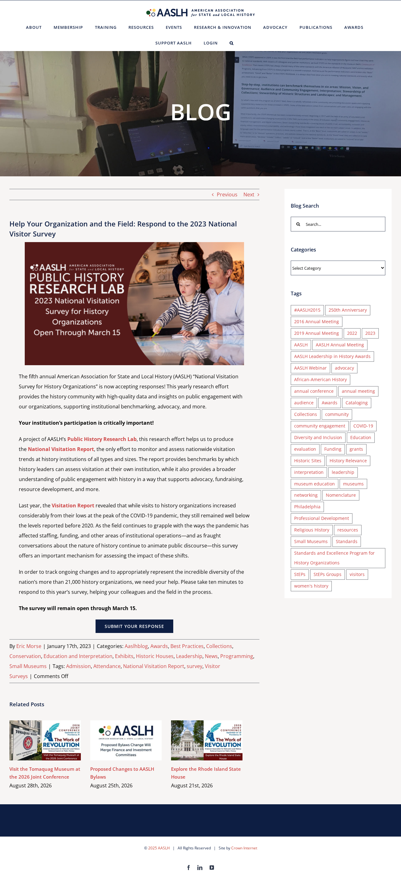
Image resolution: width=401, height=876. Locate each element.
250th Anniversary (348, 310)
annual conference (314, 391)
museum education (314, 484)
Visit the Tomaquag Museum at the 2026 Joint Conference (36, 740)
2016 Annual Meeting (316, 321)
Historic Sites (307, 461)
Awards (159, 646)
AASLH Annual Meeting (340, 345)
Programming (236, 656)
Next (248, 194)
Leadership (189, 656)
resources (347, 530)
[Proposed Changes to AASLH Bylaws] (126, 740)
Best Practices (187, 646)
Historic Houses (155, 656)
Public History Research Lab (102, 439)
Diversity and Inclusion (318, 437)
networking (306, 495)
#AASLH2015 (307, 310)
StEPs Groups (327, 574)
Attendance (107, 666)
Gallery (54, 740)
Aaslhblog (136, 646)
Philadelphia (307, 507)
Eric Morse (28, 646)
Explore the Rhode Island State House (198, 740)
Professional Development (321, 518)
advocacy (344, 368)
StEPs (299, 574)
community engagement (319, 426)
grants (356, 449)
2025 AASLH (159, 848)
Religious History (311, 530)
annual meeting (358, 391)
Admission (78, 666)
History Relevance (348, 461)
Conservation (25, 656)
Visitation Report (73, 505)
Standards (346, 541)
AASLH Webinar (310, 368)
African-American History (320, 379)
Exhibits (124, 656)
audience (304, 403)
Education (360, 437)
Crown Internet (244, 848)
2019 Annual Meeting (316, 333)
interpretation (309, 472)
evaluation (305, 449)
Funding (332, 449)
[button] (232, 43)
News (211, 656)
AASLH (301, 345)
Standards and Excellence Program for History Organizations (334, 558)
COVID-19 (363, 426)
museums (353, 484)
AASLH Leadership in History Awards (332, 356)
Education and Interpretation (78, 656)
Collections (219, 646)
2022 (352, 333)
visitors (357, 574)
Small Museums (28, 666)
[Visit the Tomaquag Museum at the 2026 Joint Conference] (45, 740)
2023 (370, 333)
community (337, 414)
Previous (227, 194)
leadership (343, 472)
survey (194, 666)
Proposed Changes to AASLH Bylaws (117, 740)
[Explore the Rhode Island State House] (206, 740)
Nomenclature (341, 495)
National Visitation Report (61, 449)
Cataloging (357, 403)
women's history (311, 586)
